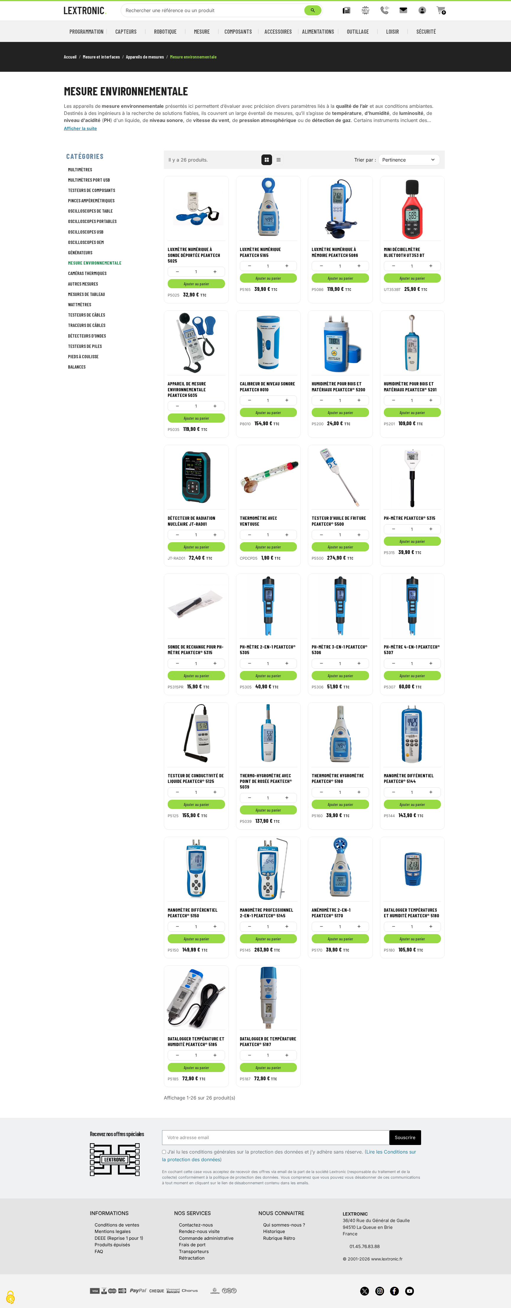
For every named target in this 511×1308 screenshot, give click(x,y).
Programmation (86, 31)
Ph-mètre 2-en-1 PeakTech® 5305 (268, 649)
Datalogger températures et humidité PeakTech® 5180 (411, 912)
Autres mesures (83, 283)
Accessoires (278, 31)
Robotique (165, 31)
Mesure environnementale (95, 262)
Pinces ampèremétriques (91, 200)
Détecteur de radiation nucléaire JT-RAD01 (191, 520)
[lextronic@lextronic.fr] (403, 10)
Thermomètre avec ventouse (258, 520)
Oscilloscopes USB (86, 231)
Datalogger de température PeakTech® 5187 (268, 1041)
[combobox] (214, 10)
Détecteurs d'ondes (87, 335)
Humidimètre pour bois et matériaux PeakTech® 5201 (410, 386)
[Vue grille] (266, 159)
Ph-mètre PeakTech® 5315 (409, 518)
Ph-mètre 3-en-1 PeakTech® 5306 (340, 649)
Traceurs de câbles (86, 325)
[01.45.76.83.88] (384, 10)
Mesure (202, 31)
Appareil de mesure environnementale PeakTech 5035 (187, 389)
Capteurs (126, 31)
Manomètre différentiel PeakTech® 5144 (409, 778)
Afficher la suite (80, 128)
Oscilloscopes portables (92, 221)
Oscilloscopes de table (90, 211)
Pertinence (394, 160)
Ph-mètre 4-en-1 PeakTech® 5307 (412, 649)
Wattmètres (79, 304)
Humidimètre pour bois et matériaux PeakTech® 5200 (338, 386)
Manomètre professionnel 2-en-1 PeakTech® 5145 (266, 912)
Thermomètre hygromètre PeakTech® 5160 (338, 778)
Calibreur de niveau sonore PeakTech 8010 (267, 386)
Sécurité (426, 31)
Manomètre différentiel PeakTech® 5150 (193, 912)
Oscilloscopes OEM (86, 242)
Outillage (358, 31)
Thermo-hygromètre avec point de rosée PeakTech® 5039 (266, 781)
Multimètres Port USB (89, 180)
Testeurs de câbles (86, 314)
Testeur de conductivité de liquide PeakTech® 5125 (196, 778)
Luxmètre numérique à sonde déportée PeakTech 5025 (194, 254)
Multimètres (80, 169)
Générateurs (80, 252)
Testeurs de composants (91, 190)
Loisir (392, 31)
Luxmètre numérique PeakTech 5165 (260, 252)
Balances (76, 366)
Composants (238, 31)
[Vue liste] (278, 159)
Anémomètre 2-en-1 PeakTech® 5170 (331, 912)
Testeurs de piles (85, 346)
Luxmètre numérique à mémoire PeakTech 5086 (335, 252)
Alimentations (318, 31)
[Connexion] (422, 10)
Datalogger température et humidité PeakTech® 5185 (196, 1041)
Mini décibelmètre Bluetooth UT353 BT (404, 252)
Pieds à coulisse (83, 356)
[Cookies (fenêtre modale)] (10, 1298)
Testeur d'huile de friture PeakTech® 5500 (339, 520)
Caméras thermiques (87, 273)
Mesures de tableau (86, 294)
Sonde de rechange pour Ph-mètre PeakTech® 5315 (196, 649)
